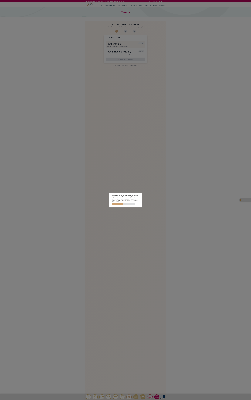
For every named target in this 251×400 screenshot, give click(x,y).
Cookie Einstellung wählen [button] (129, 203)
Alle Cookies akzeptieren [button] (117, 203)
